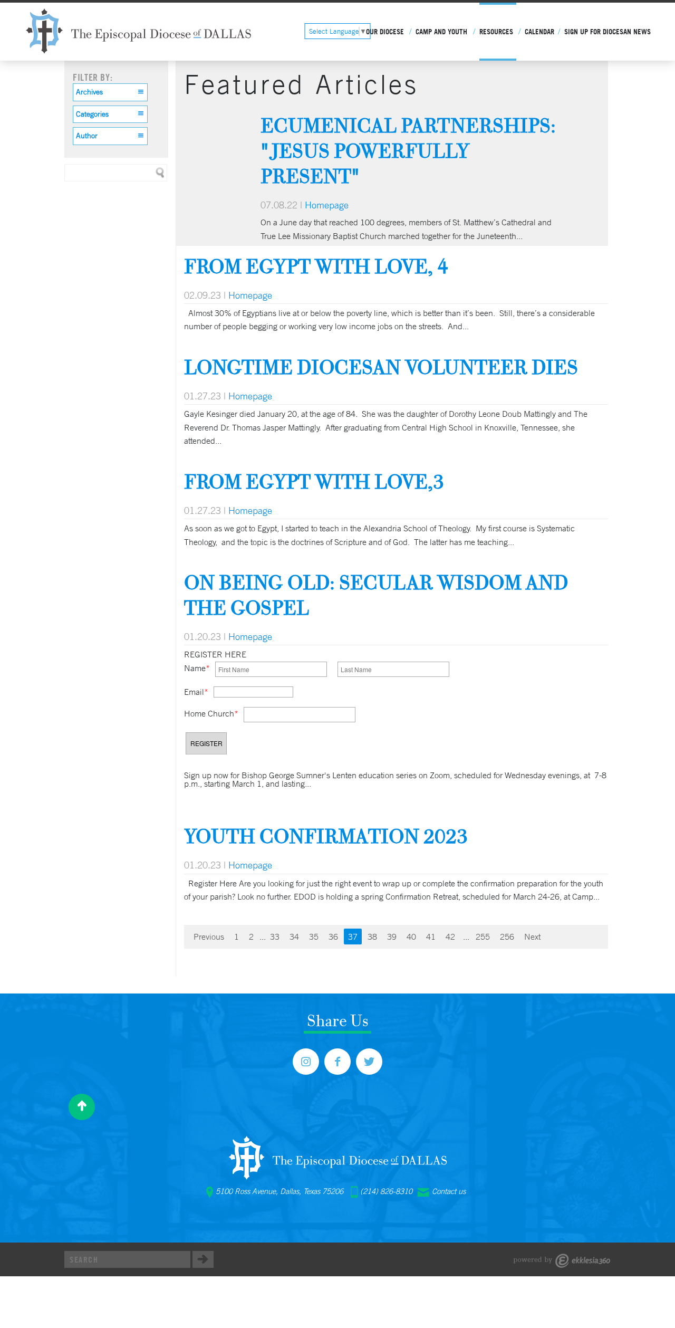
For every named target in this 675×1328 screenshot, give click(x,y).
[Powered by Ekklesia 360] (562, 1261)
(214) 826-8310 (386, 1191)
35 (314, 936)
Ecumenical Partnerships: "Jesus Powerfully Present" (408, 150)
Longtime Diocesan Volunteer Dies (381, 367)
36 (333, 936)
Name (197, 668)
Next (532, 936)
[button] (110, 92)
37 (353, 936)
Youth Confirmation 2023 (326, 836)
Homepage (327, 205)
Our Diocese (385, 31)
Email (196, 691)
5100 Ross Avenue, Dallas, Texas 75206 (279, 1191)
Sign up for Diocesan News (607, 31)
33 (274, 936)
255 (483, 936)
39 (392, 936)
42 (450, 936)
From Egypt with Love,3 (314, 481)
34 (294, 936)
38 (372, 936)
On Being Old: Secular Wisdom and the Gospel (376, 595)
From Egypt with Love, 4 (316, 266)
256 (507, 936)
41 (431, 936)
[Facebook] (337, 1061)
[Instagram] (306, 1061)
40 (411, 936)
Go (203, 1259)
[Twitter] (369, 1061)
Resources (496, 31)
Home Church (211, 713)
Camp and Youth (441, 31)
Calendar (539, 31)
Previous (209, 936)
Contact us (449, 1191)
